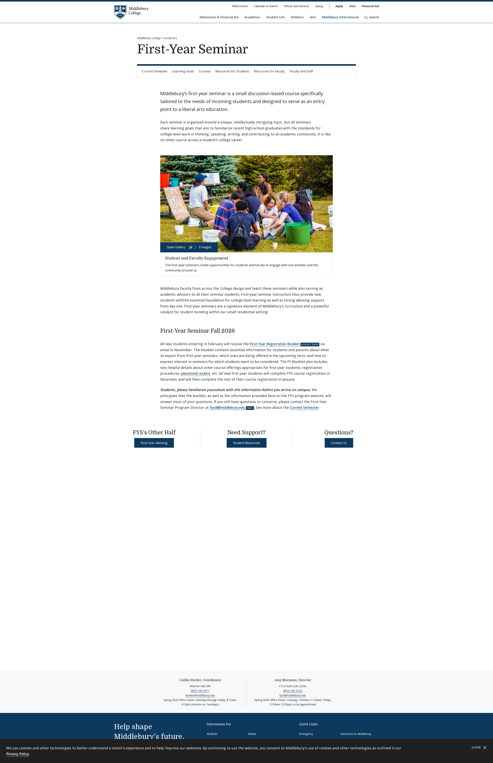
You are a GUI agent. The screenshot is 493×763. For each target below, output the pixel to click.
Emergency (306, 734)
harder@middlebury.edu (200, 695)
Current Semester (155, 71)
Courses (205, 71)
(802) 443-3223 (292, 690)
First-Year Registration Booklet (275, 344)
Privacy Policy (17, 753)
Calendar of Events (266, 6)
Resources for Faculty (269, 71)
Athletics (297, 17)
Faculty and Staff (301, 71)
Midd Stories (240, 6)
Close (477, 747)
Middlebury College (149, 38)
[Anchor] (238, 330)
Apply (339, 6)
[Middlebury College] (131, 12)
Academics (252, 17)
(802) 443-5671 (200, 690)
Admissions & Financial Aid (219, 17)
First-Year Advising (154, 443)
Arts (313, 17)
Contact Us (339, 443)
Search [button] (374, 17)
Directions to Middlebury (355, 734)
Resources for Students (232, 71)
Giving (319, 6)
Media (252, 734)
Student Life (275, 17)
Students (212, 734)
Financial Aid (370, 6)
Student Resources (246, 443)
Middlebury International (340, 17)
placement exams (195, 373)
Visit (352, 6)
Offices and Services (296, 6)
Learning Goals (183, 71)
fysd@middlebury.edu (227, 407)
